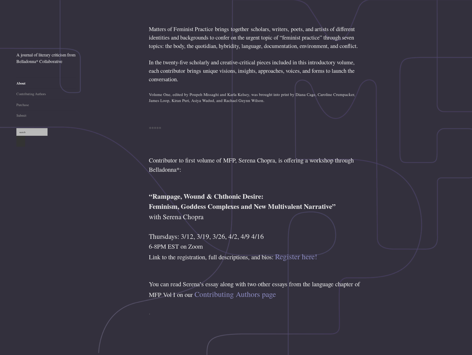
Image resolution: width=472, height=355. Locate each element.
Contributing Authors (31, 93)
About (20, 83)
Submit (21, 115)
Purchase (22, 104)
